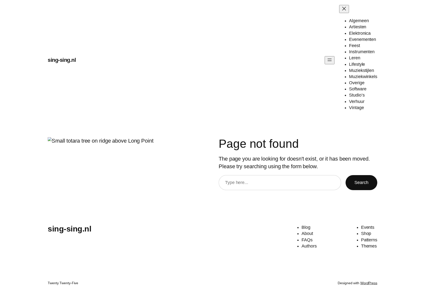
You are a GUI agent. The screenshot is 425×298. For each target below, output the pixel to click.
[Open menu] (329, 60)
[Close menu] (344, 9)
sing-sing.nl (62, 60)
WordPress (368, 283)
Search (361, 182)
